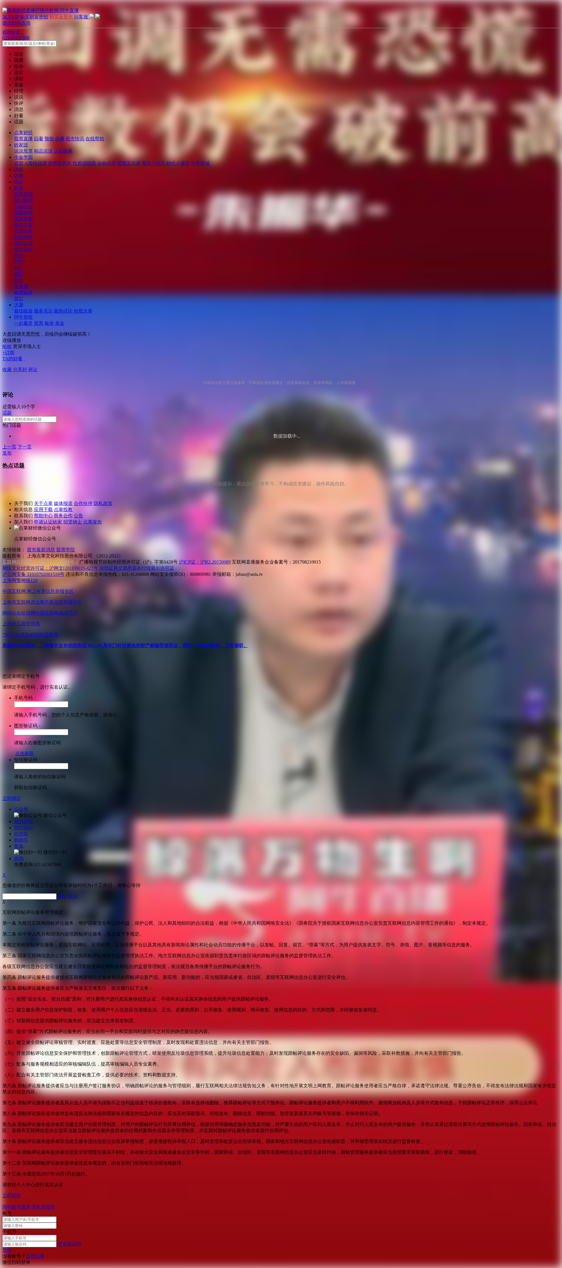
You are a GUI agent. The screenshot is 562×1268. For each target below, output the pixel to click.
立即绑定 (11, 798)
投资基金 (23, 249)
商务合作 (63, 515)
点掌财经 (23, 132)
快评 (18, 181)
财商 (18, 187)
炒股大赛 (83, 310)
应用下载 (43, 509)
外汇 (18, 267)
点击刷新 (24, 753)
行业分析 (23, 230)
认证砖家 (63, 151)
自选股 (21, 833)
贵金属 (21, 286)
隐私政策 (103, 503)
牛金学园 (23, 157)
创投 (18, 280)
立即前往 (11, 1195)
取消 (73, 896)
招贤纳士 (72, 521)
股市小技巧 (153, 163)
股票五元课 (128, 163)
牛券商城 (200, 163)
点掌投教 (63, 509)
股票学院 (65, 549)
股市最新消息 (41, 549)
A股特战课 (36, 163)
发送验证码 (69, 1243)
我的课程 (23, 821)
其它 (18, 298)
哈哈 (7, 346)
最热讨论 (63, 310)
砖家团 (21, 144)
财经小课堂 (178, 163)
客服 (18, 846)
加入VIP (10, 16)
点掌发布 (92, 521)
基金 (59, 323)
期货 (18, 261)
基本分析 (23, 224)
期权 (18, 274)
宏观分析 (23, 237)
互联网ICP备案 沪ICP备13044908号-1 (40, 561)
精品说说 (43, 151)
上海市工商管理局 (21, 623)
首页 (18, 163)
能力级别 (23, 200)
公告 (78, 515)
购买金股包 (61, 16)
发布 (7, 452)
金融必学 (106, 163)
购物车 (21, 839)
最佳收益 (23, 310)
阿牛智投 (23, 317)
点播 (59, 138)
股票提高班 (59, 163)
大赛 (18, 304)
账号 (7, 1213)
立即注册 (35, 1256)
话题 (18, 169)
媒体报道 (63, 503)
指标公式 (23, 243)
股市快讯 (75, 138)
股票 (38, 323)
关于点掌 (43, 503)
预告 (49, 138)
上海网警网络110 (19, 580)
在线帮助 (94, 138)
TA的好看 (12, 358)
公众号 (21, 809)
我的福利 (23, 827)
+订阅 (8, 352)
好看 (18, 175)
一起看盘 (23, 323)
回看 (38, 138)
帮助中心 (43, 515)
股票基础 (23, 194)
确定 (62, 896)
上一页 (9, 446)
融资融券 (23, 292)
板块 (49, 323)
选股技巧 (23, 212)
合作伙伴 (83, 503)
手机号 (9, 1231)
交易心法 (23, 206)
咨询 (18, 858)
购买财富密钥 (34, 16)
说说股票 (23, 151)
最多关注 (43, 310)
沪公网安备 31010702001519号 (33, 574)
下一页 (25, 446)
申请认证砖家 (48, 521)
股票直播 (23, 138)
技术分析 (23, 218)
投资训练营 (84, 163)
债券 (18, 255)
